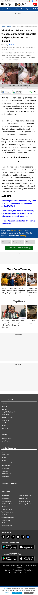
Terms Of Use (17, 570)
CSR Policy (14, 572)
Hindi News (5, 420)
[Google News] (6, 92)
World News (5, 454)
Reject (28, 593)
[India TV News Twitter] (34, 1)
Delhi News (5, 498)
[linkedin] (23, 537)
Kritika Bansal (13, 45)
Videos (10, 9)
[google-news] (28, 537)
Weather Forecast (7, 438)
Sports (28, 9)
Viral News (30, 242)
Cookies (5, 588)
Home (3, 9)
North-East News (6, 509)
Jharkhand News (6, 504)
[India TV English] (20, 4)
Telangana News (24, 501)
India (16, 9)
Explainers (4, 471)
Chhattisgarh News (7, 517)
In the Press (5, 414)
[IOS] (28, 1)
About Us (4, 406)
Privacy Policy (28, 570)
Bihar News (5, 495)
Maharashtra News (25, 495)
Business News (6, 474)
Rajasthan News (24, 498)
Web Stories (5, 428)
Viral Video (6, 242)
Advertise (4, 409)
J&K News (4, 523)
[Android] (29, 1)
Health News (5, 476)
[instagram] (13, 537)
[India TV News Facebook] (32, 1)
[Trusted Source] (17, 92)
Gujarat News (5, 520)
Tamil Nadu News (7, 512)
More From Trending (19, 269)
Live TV (3, 423)
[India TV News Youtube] (36, 1)
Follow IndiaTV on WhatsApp (17, 248)
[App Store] (26, 547)
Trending (9, 26)
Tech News (5, 468)
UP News (4, 514)
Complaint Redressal (8, 412)
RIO (21, 572)
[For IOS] (26, 558)
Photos (3, 457)
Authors (3, 425)
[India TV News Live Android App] (9, 547)
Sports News (5, 465)
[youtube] (18, 537)
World (22, 9)
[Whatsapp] (31, 92)
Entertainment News (7, 463)
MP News (4, 506)
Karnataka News (6, 525)
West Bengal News (25, 504)
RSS (26, 572)
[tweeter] (8, 537)
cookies (6, 593)
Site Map (8, 570)
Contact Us (5, 404)
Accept (17, 593)
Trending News (18, 242)
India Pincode (5, 441)
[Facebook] (3, 537)
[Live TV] (35, 4)
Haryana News (6, 501)
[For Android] (9, 558)
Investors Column (6, 417)
